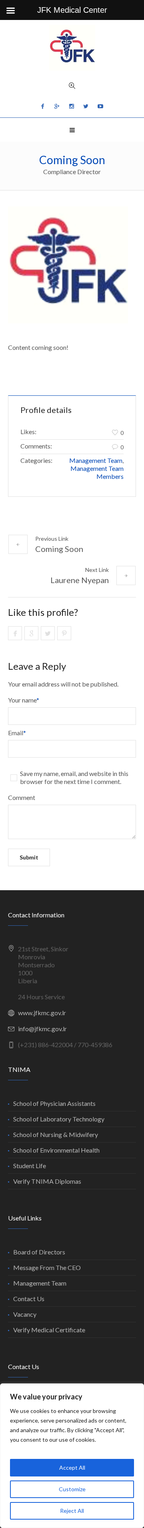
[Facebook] (43, 106)
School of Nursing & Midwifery (55, 1134)
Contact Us (28, 1298)
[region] (72, 1455)
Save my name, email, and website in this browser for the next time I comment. (74, 777)
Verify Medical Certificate (49, 1330)
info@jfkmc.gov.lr (42, 1028)
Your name (23, 700)
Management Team (95, 460)
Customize (72, 1489)
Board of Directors (39, 1252)
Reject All (72, 1510)
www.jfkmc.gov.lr (42, 1012)
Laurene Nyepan (79, 580)
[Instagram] (71, 106)
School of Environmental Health (56, 1150)
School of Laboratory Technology (58, 1119)
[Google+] (57, 106)
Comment (21, 797)
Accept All (72, 1467)
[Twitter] (86, 106)
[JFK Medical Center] (72, 48)
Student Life (29, 1165)
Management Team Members (97, 472)
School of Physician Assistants (54, 1103)
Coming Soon (59, 549)
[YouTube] (100, 106)
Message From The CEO (47, 1267)
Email (17, 732)
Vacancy (24, 1314)
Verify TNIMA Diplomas (47, 1181)
